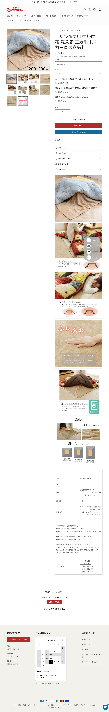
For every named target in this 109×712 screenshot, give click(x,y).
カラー (57, 69)
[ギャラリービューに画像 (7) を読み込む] (34, 90)
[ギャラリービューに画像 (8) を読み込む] (45, 90)
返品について (87, 644)
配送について (87, 639)
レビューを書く (54, 602)
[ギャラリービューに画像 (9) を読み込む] (12, 101)
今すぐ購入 (78, 126)
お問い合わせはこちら (18, 639)
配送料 (62, 56)
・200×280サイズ (86, 572)
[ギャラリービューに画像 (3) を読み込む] (34, 79)
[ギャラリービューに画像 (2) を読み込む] (23, 79)
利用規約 (85, 649)
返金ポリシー (54, 705)
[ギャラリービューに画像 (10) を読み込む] (23, 101)
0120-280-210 (13, 649)
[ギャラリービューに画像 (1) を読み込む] (12, 79)
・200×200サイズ (86, 566)
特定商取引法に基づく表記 (91, 655)
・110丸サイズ (85, 563)
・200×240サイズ (87, 569)
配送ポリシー (84, 705)
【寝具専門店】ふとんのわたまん (27, 705)
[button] (10, 16)
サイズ (57, 60)
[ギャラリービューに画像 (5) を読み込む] (12, 90)
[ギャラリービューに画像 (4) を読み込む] (45, 79)
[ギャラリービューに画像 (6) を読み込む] (23, 90)
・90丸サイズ (85, 561)
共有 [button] (58, 140)
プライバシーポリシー (90, 662)
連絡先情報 (93, 705)
